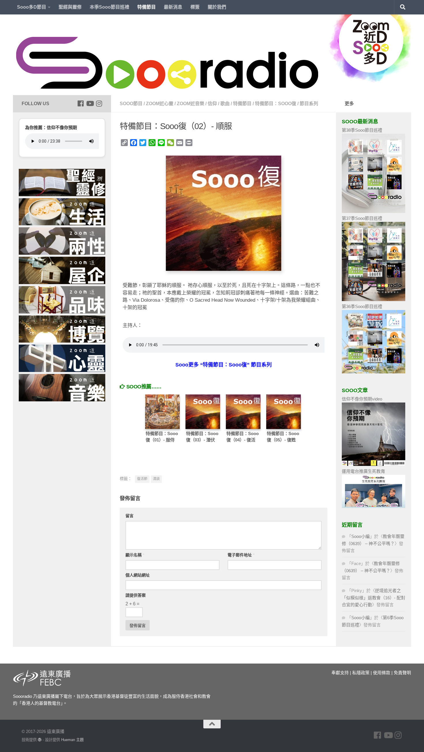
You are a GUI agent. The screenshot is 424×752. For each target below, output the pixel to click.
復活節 (142, 479)
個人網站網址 (137, 575)
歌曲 (225, 103)
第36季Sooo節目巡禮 (362, 306)
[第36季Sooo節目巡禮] (373, 371)
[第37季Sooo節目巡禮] (373, 299)
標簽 (195, 7)
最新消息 (173, 7)
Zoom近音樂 (190, 103)
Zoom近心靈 (159, 103)
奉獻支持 (340, 672)
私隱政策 (360, 672)
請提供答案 (135, 595)
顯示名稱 (134, 555)
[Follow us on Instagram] (98, 103)
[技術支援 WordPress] (40, 740)
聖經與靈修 (70, 7)
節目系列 (309, 103)
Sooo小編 (360, 536)
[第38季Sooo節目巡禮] (373, 211)
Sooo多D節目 (31, 7)
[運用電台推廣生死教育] (373, 506)
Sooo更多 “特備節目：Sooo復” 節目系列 (223, 365)
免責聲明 (402, 672)
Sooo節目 (131, 103)
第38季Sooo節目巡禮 (362, 130)
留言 (129, 515)
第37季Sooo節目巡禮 (362, 218)
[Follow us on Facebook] (80, 103)
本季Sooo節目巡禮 (109, 7)
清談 (156, 479)
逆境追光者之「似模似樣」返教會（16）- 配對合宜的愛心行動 (373, 597)
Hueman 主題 (72, 740)
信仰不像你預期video (362, 398)
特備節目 (146, 7)
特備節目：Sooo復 (275, 103)
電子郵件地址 (241, 555)
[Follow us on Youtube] (89, 103)
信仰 (212, 103)
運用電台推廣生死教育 (363, 471)
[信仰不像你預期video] (373, 464)
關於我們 (217, 7)
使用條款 (381, 672)
